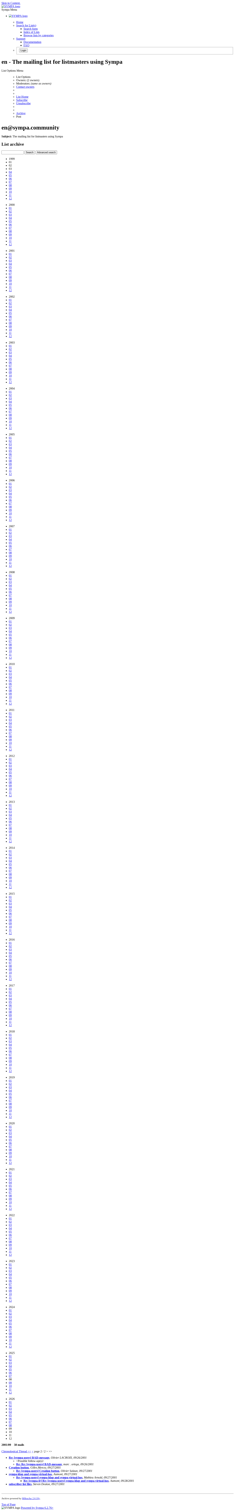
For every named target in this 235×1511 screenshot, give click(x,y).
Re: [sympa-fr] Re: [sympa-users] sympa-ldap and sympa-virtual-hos (66, 1480)
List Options (23, 76)
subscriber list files (20, 1484)
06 (10, 178)
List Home (22, 96)
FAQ (26, 45)
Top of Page (8, 1504)
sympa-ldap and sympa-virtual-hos (30, 1474)
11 (10, 195)
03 (10, 214)
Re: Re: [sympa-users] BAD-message (39, 1464)
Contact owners (25, 86)
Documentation (32, 42)
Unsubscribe (23, 103)
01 (10, 208)
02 (10, 211)
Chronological (10, 1451)
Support (20, 38)
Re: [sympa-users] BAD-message (29, 1457)
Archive (21, 113)
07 (10, 182)
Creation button (19, 1467)
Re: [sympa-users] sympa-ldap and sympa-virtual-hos (49, 1477)
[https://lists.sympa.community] (10, 6)
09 (10, 188)
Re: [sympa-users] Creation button (37, 1470)
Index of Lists (31, 32)
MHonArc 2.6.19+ (31, 1498)
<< (29, 1451)
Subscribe (22, 100)
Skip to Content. (10, 3)
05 (10, 175)
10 (10, 191)
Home (19, 22)
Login (23, 50)
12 (10, 198)
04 (10, 172)
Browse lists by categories (39, 35)
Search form (31, 28)
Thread (23, 1451)
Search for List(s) (26, 25)
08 (10, 185)
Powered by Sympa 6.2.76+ (37, 1507)
